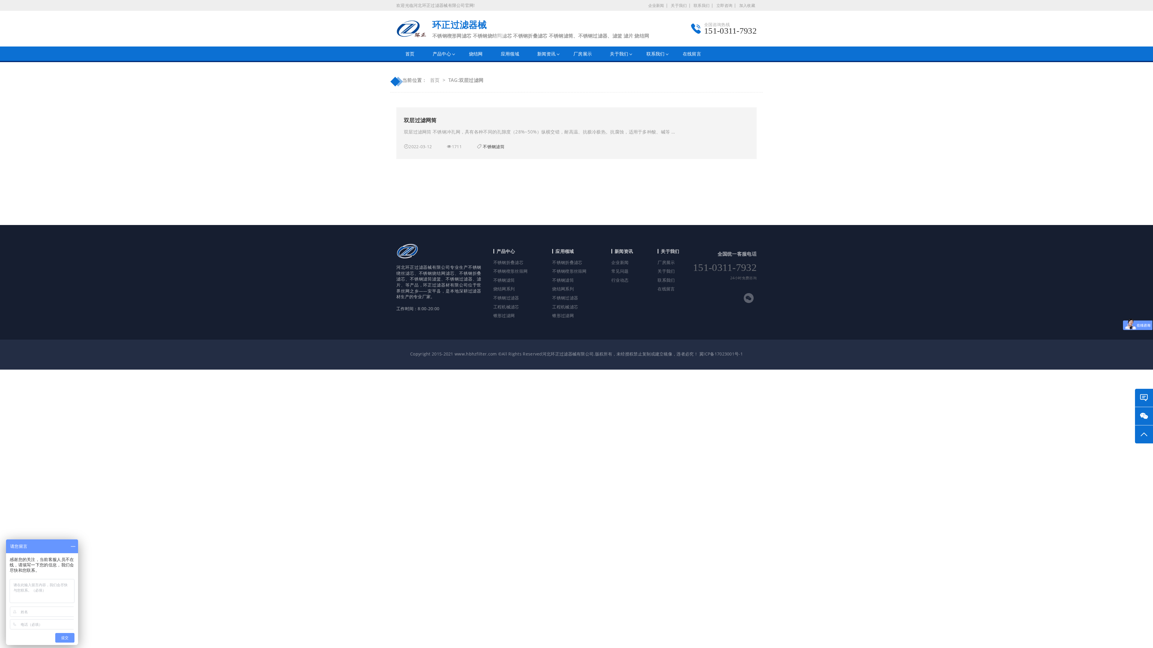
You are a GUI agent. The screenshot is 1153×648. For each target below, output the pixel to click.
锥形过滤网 (504, 315)
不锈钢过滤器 (506, 298)
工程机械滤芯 (506, 307)
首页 (410, 54)
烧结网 (476, 54)
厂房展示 (582, 54)
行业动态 (619, 280)
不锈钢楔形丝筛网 (510, 271)
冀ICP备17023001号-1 (721, 354)
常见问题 (619, 271)
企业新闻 (656, 5)
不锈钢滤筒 (493, 146)
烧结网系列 (504, 289)
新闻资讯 (546, 54)
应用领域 (510, 54)
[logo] (407, 261)
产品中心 (442, 54)
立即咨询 (724, 5)
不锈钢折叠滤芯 (508, 262)
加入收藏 (747, 5)
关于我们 (679, 5)
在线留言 (692, 54)
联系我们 (702, 5)
